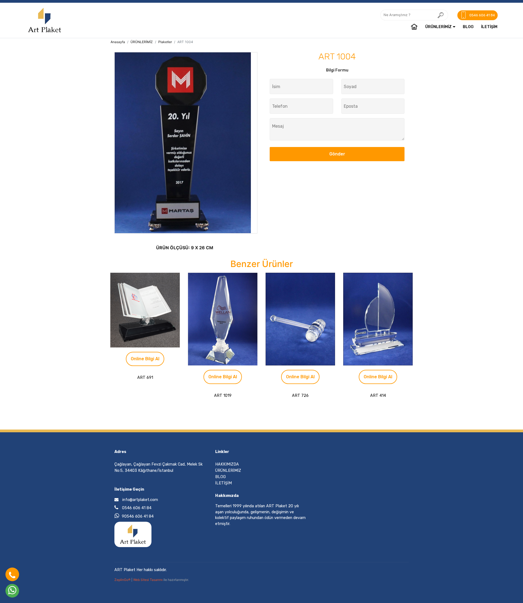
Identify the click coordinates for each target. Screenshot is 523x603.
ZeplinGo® (122, 580)
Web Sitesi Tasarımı (148, 580)
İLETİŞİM (489, 27)
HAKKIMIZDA (227, 464)
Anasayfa (118, 42)
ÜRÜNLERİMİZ (438, 27)
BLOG (468, 27)
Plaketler (165, 42)
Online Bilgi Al (145, 358)
